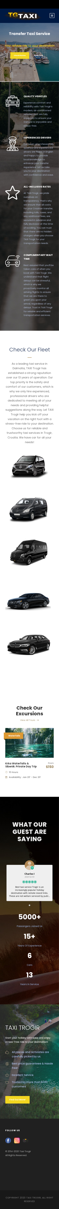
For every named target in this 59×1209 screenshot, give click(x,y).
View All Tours (27, 720)
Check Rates (20, 55)
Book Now (38, 55)
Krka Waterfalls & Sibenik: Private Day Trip (21, 765)
